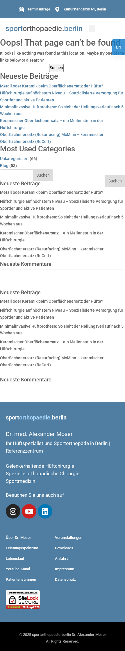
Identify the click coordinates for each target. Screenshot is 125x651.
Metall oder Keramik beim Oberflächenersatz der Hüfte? (51, 86)
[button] (92, 28)
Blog (4, 165)
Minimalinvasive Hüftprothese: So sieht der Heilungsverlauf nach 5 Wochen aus (62, 110)
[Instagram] (13, 511)
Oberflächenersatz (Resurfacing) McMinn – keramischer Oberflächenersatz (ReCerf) (51, 138)
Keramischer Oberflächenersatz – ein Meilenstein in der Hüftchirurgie (51, 124)
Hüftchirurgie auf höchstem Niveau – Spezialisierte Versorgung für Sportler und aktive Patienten (61, 96)
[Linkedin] (45, 511)
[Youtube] (29, 511)
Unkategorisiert (14, 158)
